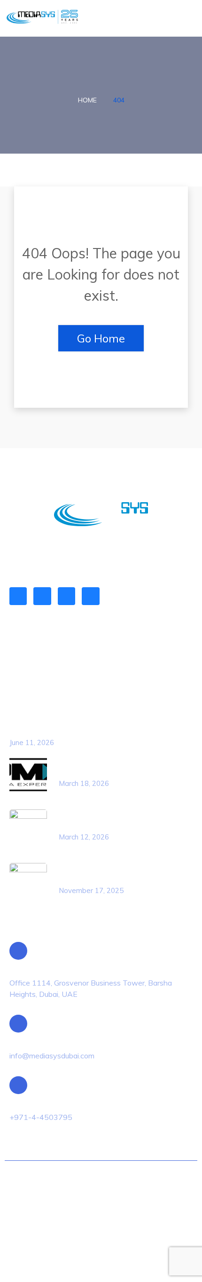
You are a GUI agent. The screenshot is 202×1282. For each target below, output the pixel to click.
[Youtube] (90, 596)
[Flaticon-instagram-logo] (66, 596)
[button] (186, 18)
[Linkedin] (18, 596)
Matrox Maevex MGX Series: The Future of (87, 730)
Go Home (101, 338)
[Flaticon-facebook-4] (42, 596)
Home (87, 100)
